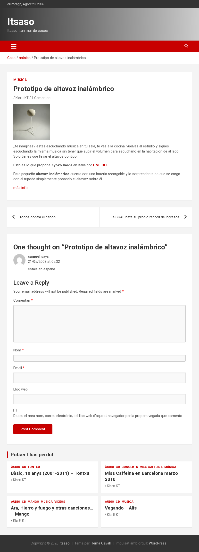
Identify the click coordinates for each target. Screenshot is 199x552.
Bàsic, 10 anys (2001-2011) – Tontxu (50, 473)
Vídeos (59, 501)
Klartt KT (22, 98)
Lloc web (20, 389)
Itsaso (20, 21)
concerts (130, 467)
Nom (18, 350)
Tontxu (34, 467)
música (20, 80)
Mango (33, 501)
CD (24, 467)
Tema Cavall (101, 543)
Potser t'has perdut (32, 455)
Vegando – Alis (121, 508)
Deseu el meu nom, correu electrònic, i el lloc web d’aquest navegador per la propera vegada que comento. (98, 416)
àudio (15, 467)
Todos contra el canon (37, 217)
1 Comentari (41, 98)
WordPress (157, 543)
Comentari (23, 300)
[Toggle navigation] (13, 46)
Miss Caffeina (151, 467)
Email (19, 368)
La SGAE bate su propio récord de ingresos (145, 217)
